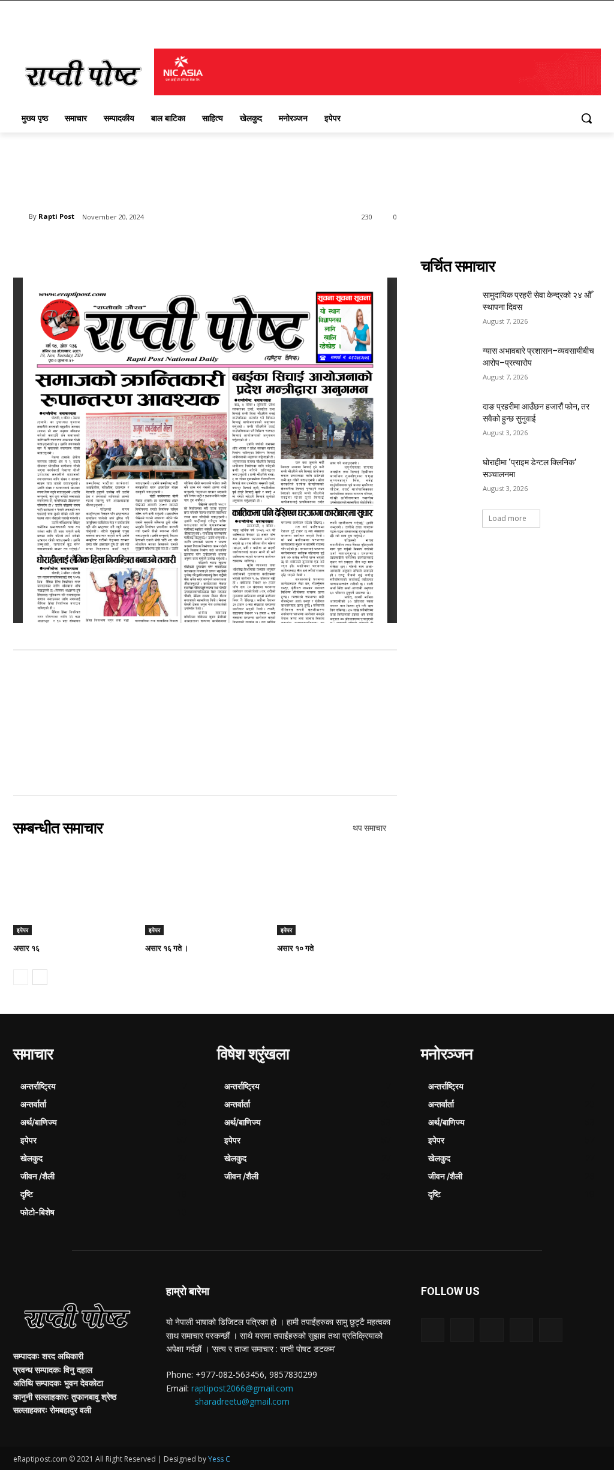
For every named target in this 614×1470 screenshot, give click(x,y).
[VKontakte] (550, 1330)
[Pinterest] (155, 248)
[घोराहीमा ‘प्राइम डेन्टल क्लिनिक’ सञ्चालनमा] (448, 476)
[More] (210, 248)
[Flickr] (491, 1330)
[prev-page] (20, 977)
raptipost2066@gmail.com (242, 1388)
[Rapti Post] (21, 216)
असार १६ (26, 948)
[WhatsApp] (182, 248)
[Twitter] (127, 248)
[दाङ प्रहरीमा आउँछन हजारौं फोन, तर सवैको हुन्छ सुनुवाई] (448, 420)
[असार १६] (73, 893)
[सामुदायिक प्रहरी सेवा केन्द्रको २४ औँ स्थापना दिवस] (448, 308)
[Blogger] (432, 1330)
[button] (586, 118)
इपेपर (22, 930)
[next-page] (39, 977)
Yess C (219, 1459)
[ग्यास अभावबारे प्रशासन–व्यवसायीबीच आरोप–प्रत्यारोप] (448, 364)
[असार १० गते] (337, 893)
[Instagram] (521, 1330)
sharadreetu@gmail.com (242, 1401)
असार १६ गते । (167, 948)
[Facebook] (100, 248)
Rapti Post (56, 216)
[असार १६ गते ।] (205, 893)
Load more (507, 518)
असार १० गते (295, 948)
